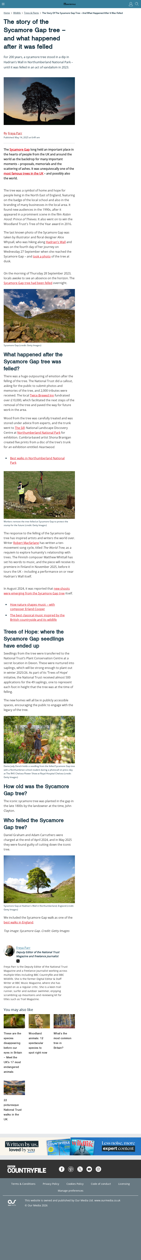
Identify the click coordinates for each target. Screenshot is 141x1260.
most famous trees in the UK (23, 173)
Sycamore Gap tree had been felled (28, 283)
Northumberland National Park (38, 433)
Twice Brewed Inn (42, 395)
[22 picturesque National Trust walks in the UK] (14, 1088)
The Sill (20, 428)
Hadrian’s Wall (56, 242)
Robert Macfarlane (26, 543)
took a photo (42, 256)
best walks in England (18, 922)
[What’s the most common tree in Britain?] (64, 1021)
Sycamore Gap (20, 149)
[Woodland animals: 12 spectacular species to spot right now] (39, 1021)
